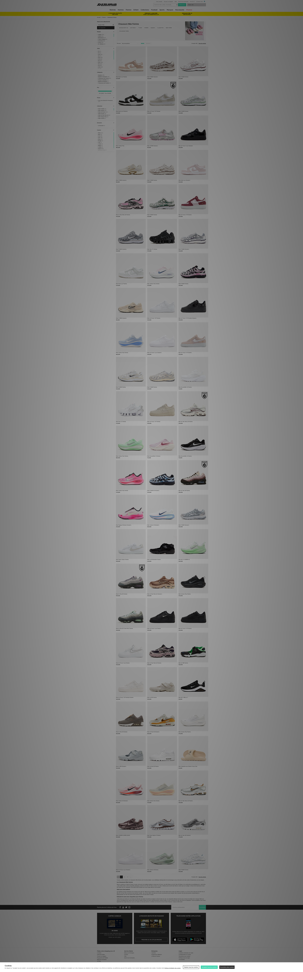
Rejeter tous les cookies (191, 967)
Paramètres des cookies (227, 967)
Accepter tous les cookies (209, 967)
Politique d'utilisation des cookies (172, 968)
